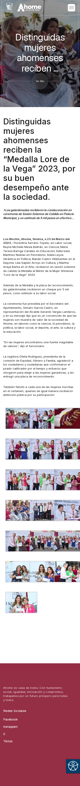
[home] (23, 7)
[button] (71, 7)
